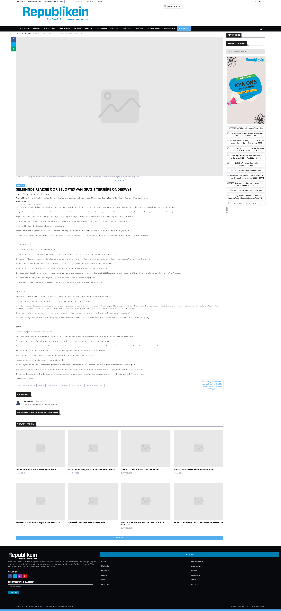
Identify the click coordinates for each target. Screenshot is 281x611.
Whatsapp (48, 1)
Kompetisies (184, 28)
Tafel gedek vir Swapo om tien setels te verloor (142, 523)
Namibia (41, 385)
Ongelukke (105, 571)
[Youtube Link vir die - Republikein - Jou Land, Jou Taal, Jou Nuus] (25, 576)
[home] (56, 14)
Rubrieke (194, 584)
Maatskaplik (195, 575)
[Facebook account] (252, 1)
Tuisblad (19, 33)
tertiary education (77, 385)
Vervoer (104, 580)
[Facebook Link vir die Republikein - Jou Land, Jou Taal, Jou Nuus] (10, 576)
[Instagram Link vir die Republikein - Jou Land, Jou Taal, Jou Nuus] (20, 576)
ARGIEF (233, 606)
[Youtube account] (259, 1)
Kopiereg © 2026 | (22, 606)
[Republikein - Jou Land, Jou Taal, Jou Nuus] (22, 555)
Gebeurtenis (64, 28)
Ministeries (105, 566)
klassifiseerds (154, 28)
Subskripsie (139, 28)
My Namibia (69, 606)
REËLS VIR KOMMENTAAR (255, 606)
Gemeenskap (196, 566)
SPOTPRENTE (102, 28)
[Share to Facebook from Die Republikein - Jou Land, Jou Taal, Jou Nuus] (13, 39)
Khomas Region (52, 385)
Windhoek (64, 385)
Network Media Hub (35, 606)
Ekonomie (105, 584)
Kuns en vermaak (197, 561)
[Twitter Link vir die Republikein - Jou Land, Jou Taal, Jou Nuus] (15, 576)
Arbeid (193, 580)
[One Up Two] (263, 1)
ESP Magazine (170, 28)
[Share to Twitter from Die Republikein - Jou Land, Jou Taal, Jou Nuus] (13, 44)
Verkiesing (88, 28)
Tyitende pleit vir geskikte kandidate (36, 469)
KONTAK (241, 606)
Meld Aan (59, 1)
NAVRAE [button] (35, 28)
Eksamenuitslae (34, 1)
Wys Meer (119, 538)
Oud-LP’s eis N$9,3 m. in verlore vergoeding (91, 469)
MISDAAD (77, 28)
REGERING (114, 28)
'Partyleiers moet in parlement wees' (194, 469)
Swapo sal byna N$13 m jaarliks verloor (38, 522)
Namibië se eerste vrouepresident (86, 522)
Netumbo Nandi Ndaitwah (95, 385)
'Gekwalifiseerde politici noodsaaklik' (142, 469)
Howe (103, 561)
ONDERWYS (126, 28)
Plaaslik (194, 571)
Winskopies (21, 1)
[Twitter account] (256, 1)
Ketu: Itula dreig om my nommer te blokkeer (198, 522)
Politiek (28, 33)
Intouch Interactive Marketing (54, 606)
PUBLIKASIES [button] (49, 28)
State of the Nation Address (26, 385)
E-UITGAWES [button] (22, 28)
